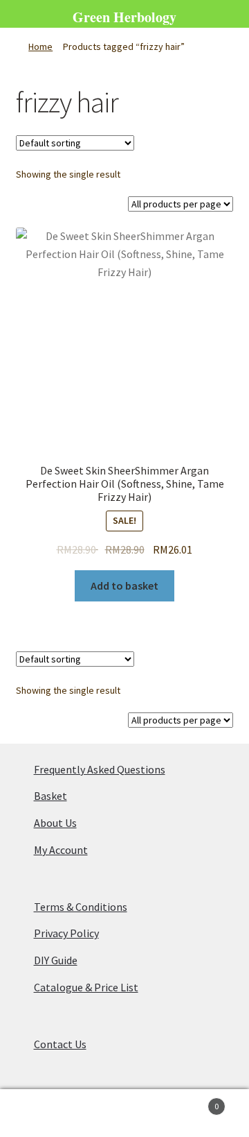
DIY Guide (55, 960)
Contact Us (60, 1044)
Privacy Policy (66, 933)
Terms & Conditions (80, 907)
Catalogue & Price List (86, 987)
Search (124, 1113)
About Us (55, 823)
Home (40, 46)
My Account (61, 850)
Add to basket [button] (124, 585)
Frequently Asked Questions (99, 769)
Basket (50, 796)
